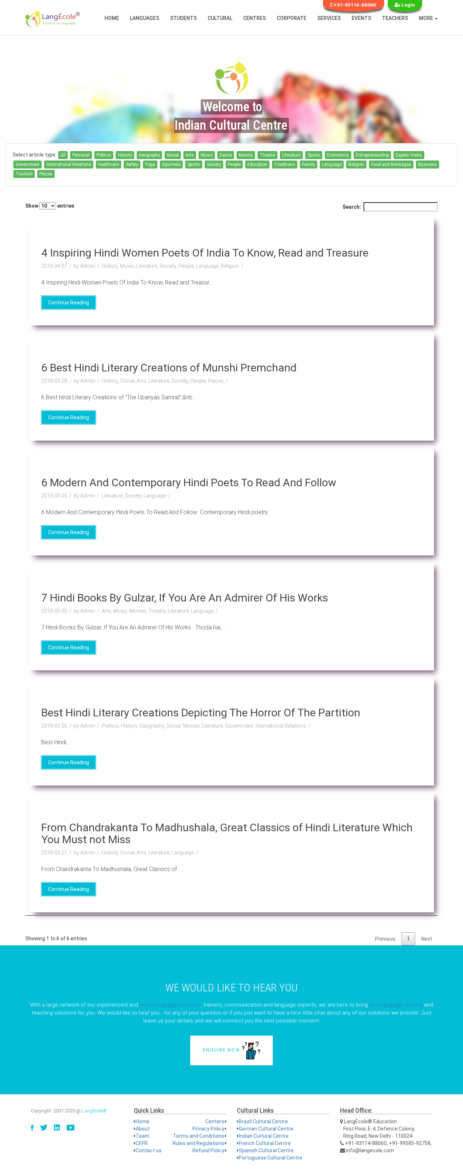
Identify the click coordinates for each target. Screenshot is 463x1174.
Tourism (24, 173)
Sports (313, 155)
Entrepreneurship (372, 155)
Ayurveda (171, 164)
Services (329, 18)
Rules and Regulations (198, 1143)
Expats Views (409, 155)
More (426, 18)
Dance (226, 155)
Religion (356, 164)
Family (308, 164)
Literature (291, 155)
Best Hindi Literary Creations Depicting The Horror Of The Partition (200, 712)
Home (112, 18)
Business (427, 164)
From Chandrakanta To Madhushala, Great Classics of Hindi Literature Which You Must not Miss (227, 833)
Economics (338, 155)
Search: (352, 207)
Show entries (50, 206)
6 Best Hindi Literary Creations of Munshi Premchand (169, 367)
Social (173, 155)
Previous (385, 939)
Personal (81, 155)
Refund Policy (208, 1150)
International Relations (68, 164)
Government (27, 164)
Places (45, 173)
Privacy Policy (208, 1129)
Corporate (291, 18)
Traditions (284, 164)
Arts (190, 155)
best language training (395, 1005)
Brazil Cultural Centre (263, 1121)
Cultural (220, 18)
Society (214, 164)
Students (183, 18)
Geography (149, 155)
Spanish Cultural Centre (266, 1150)
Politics (104, 155)
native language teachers (170, 1005)
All (62, 155)
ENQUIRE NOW (222, 1050)
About (143, 1129)
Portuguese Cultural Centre (270, 1158)
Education (257, 164)
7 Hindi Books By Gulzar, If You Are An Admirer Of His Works (184, 597)
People (234, 164)
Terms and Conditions (198, 1136)
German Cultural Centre (266, 1129)
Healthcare (108, 164)
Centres (254, 18)
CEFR (142, 1143)
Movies (246, 155)
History (125, 155)
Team (142, 1136)
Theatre (267, 155)
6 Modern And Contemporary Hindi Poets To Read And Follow (188, 482)
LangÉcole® (94, 1110)
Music (207, 155)
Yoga (150, 164)
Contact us (149, 1150)
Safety (132, 164)
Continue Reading (68, 302)
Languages (144, 18)
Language (331, 164)
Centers (214, 1121)
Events (361, 18)
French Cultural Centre (265, 1143)
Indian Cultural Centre (264, 1136)
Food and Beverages (391, 164)
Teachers (395, 18)
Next (426, 939)
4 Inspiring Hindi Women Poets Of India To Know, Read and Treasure (205, 252)
